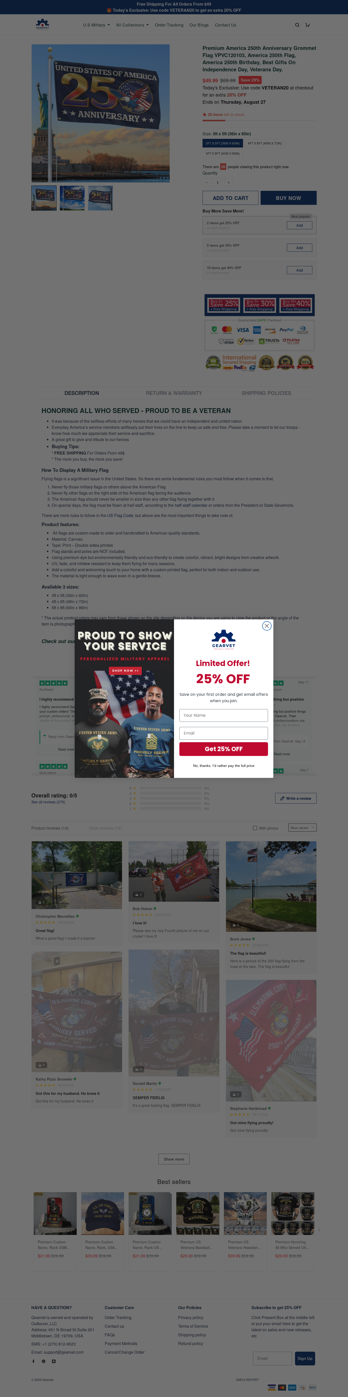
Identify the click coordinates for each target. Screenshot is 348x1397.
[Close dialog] (266, 625)
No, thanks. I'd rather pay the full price (224, 766)
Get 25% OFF (224, 749)
